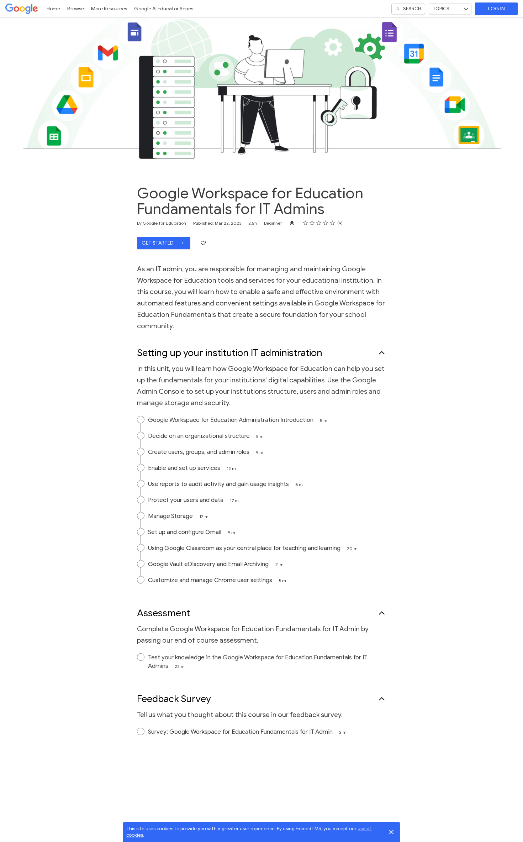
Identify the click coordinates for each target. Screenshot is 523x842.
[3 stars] (319, 223)
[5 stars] (332, 223)
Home (53, 9)
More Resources (109, 9)
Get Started (158, 243)
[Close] (391, 832)
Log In (496, 9)
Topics (441, 9)
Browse (75, 9)
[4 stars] (325, 223)
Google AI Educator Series (163, 9)
